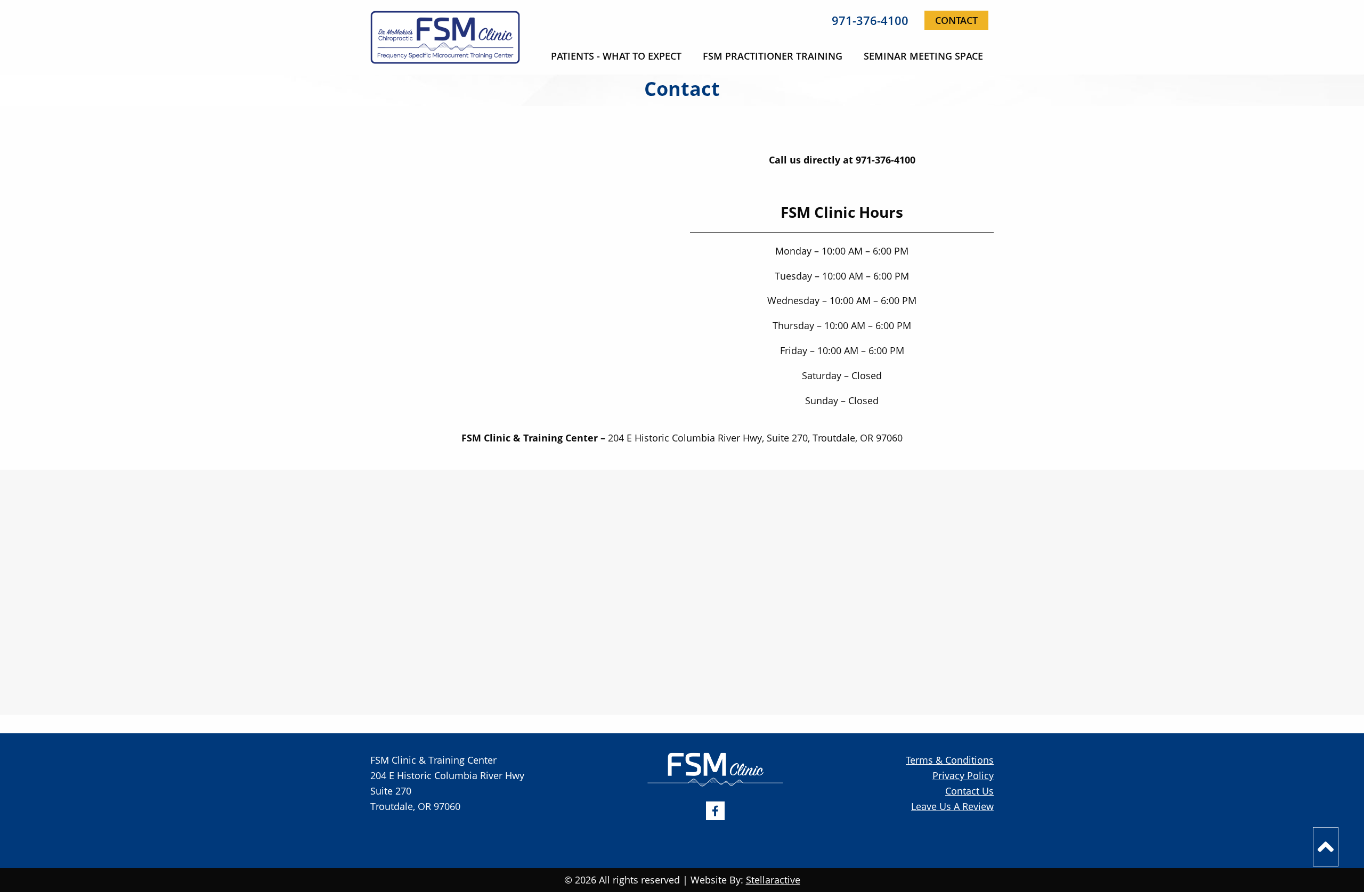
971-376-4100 (870, 20)
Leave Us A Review (952, 806)
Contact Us (969, 790)
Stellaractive (773, 879)
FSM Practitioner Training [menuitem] (772, 56)
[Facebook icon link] (715, 810)
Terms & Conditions (950, 760)
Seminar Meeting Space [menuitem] (923, 56)
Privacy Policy (963, 775)
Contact (956, 20)
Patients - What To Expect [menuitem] (616, 56)
